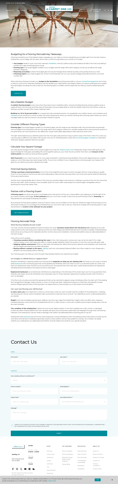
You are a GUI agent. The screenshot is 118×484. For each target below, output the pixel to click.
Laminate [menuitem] (50, 464)
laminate (27, 317)
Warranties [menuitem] (80, 465)
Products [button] (10, 10)
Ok (98, 480)
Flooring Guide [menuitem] (82, 457)
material (14, 115)
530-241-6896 (20, 3)
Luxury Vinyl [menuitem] (50, 454)
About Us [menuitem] (96, 451)
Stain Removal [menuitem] (81, 451)
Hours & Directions (83, 10)
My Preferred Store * (66, 397)
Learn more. (52, 481)
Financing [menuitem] (50, 473)
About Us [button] (32, 10)
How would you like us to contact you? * (23, 376)
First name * (14, 357)
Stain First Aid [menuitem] (81, 454)
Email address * (64, 386)
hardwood (18, 263)
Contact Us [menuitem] (96, 460)
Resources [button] (21, 10)
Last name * (63, 357)
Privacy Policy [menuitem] (97, 469)
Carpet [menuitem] (49, 460)
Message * (14, 408)
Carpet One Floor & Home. (24, 473)
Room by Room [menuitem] (98, 454)
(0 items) (111, 10)
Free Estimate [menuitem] (51, 470)
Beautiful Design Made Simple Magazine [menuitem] (67, 459)
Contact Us (18, 93)
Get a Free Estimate (21, 212)
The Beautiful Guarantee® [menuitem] (81, 461)
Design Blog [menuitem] (66, 464)
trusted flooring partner (90, 81)
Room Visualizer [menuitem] (67, 451)
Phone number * (16, 386)
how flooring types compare (85, 138)
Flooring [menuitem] (49, 451)
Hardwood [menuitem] (50, 457)
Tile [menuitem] (48, 467)
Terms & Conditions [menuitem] (96, 464)
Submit (59, 433)
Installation (52, 63)
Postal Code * (15, 397)
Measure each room (67, 150)
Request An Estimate (96, 10)
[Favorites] (108, 10)
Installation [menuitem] (81, 469)
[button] (105, 10)
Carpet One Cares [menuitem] (98, 457)
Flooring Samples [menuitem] (67, 454)
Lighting (45, 248)
